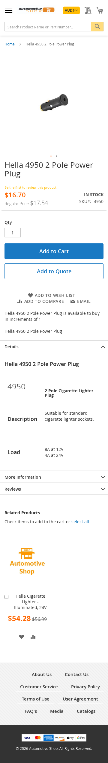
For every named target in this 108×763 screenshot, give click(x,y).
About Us (42, 674)
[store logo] (36, 9)
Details (11, 347)
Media (57, 711)
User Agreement (80, 699)
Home (10, 44)
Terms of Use (36, 699)
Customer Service (39, 686)
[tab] (54, 346)
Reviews (12, 489)
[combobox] (54, 26)
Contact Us (76, 674)
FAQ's (31, 711)
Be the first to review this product (30, 187)
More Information (22, 477)
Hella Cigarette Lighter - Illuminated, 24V (30, 601)
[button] (71, 10)
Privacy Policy (85, 686)
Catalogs (86, 711)
